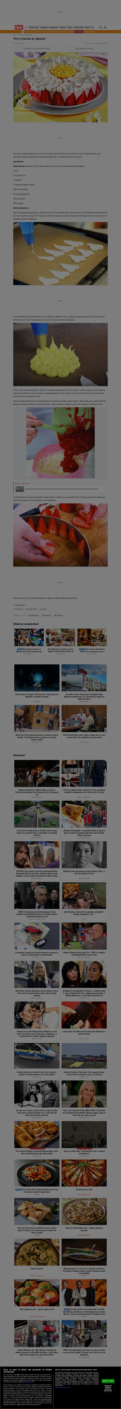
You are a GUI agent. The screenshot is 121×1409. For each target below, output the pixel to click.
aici (9, 1397)
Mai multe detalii (29, 1382)
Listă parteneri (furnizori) (62, 1387)
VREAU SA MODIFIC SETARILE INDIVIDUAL (108, 1388)
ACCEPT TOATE (108, 1381)
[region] (60, 1387)
